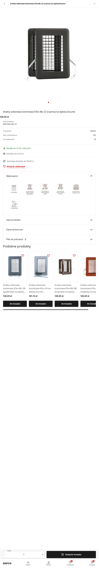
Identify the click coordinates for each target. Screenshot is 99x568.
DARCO (93, 131)
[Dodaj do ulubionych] (23, 255)
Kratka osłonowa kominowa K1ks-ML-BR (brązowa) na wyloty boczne (66, 288)
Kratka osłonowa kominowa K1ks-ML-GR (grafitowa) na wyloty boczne (14, 288)
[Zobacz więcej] (94, 3)
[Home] (7, 563)
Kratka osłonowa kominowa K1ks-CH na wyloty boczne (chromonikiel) (40, 288)
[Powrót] (4, 3)
